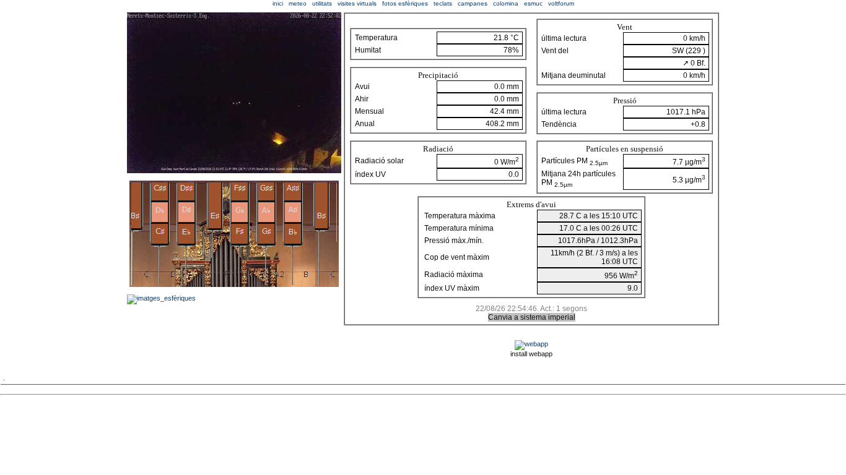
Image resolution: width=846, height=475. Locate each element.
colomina (505, 3)
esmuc (533, 3)
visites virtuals (357, 3)
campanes (472, 3)
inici (278, 3)
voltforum (561, 3)
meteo (298, 3)
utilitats (322, 3)
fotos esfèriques (405, 3)
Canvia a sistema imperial (531, 317)
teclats (443, 3)
